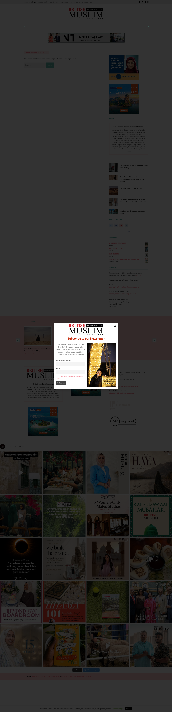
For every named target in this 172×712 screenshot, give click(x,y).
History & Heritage (30, 2)
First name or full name (63, 360)
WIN (57, 2)
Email (58, 368)
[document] (86, 356)
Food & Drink (42, 2)
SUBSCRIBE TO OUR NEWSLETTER (81, 2)
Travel (51, 2)
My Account (64, 2)
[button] (115, 325)
